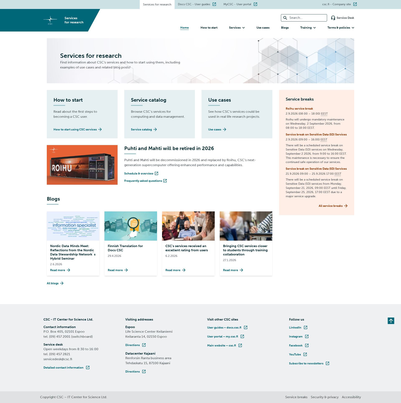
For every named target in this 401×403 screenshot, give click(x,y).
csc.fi (341, 4)
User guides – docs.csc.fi (227, 327)
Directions (135, 345)
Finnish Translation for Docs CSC (125, 248)
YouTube (298, 354)
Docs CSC (199, 4)
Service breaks (296, 397)
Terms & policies (338, 27)
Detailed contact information (66, 367)
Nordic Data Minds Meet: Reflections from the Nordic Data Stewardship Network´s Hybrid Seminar (72, 252)
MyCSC (242, 4)
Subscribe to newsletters (309, 363)
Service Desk (345, 18)
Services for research (157, 4)
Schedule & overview (141, 173)
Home (184, 27)
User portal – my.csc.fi (226, 336)
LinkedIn (298, 327)
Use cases (262, 27)
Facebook (299, 345)
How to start (208, 27)
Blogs (285, 27)
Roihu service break (299, 108)
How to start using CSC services (75, 129)
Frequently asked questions (146, 181)
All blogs (52, 283)
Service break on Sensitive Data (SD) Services (316, 134)
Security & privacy (325, 397)
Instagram (299, 336)
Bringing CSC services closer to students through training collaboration (245, 250)
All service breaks (331, 206)
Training (306, 27)
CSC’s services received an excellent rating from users (186, 248)
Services (235, 27)
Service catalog (141, 129)
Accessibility (351, 397)
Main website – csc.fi (225, 345)
